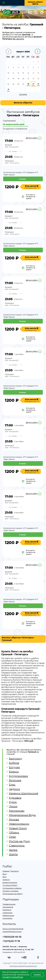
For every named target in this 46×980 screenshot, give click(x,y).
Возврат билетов (10, 882)
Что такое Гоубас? (10, 885)
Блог (4, 877)
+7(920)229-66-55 (12, 937)
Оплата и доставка (10, 891)
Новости (6, 880)
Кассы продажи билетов (13, 929)
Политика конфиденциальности (23, 966)
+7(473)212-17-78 (11, 941)
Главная (6, 871)
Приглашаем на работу (12, 894)
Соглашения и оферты (12, 888)
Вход (5, 874)
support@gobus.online (12, 931)
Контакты (15, 871)
